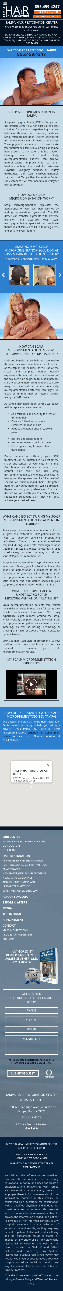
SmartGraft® (11, 869)
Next (58, 274)
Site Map (8, 939)
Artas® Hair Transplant (19, 882)
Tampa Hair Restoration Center (24, 841)
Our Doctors (11, 845)
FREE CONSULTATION (47, 12)
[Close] (48, 764)
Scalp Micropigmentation (20, 890)
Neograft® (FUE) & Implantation (24, 873)
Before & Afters (15, 902)
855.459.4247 (47, 6)
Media (7, 908)
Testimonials (13, 914)
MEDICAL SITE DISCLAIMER (31, 1158)
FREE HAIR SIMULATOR (47, 16)
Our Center (11, 837)
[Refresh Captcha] (49, 1073)
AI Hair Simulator (16, 897)
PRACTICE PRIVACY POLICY (31, 1154)
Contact (9, 925)
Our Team (9, 850)
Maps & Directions (15, 930)
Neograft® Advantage (18, 877)
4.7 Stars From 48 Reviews (32, 1124)
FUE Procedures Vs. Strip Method (25, 864)
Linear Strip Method (16, 886)
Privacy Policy (23, 1279)
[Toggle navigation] (5, 3)
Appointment (13, 920)
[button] (31, 786)
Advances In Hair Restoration (23, 860)
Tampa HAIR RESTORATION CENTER (30, 772)
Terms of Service (47, 1279)
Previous (5, 274)
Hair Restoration (16, 856)
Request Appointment (17, 934)
